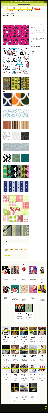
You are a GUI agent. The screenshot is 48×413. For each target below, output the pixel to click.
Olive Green (4, 223)
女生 (36, 24)
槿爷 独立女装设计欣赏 (15, 337)
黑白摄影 (32, 33)
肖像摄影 (36, 30)
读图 (36, 1)
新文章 (46, 406)
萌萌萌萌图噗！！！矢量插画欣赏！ (33, 276)
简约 (31, 30)
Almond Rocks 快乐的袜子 (42, 375)
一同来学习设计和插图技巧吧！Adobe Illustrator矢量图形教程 (42, 296)
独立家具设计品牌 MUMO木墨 (33, 356)
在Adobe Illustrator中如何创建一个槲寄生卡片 (28, 314)
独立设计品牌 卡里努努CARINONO (6, 337)
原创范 (6, 379)
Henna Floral (4, 107)
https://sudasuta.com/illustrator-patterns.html (37, 47)
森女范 (33, 399)
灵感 (16, 1)
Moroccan (4, 91)
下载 (32, 1)
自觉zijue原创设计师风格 (42, 356)
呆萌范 (33, 379)
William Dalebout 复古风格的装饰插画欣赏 (15, 295)
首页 (11, 1)
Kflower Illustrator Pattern (5, 193)
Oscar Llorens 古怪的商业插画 (24, 276)
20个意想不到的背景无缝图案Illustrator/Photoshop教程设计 (24, 296)
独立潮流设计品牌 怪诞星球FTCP (42, 276)
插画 (12, 1)
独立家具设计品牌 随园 (24, 393)
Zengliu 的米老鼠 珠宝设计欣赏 (24, 337)
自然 (39, 30)
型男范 (42, 282)
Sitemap (32, 53)
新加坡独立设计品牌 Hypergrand (24, 356)
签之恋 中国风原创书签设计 (24, 375)
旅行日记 (37, 27)
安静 (38, 24)
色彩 (41, 30)
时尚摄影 (42, 27)
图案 (7, 13)
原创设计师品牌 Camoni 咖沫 (15, 375)
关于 (38, 1)
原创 (31, 1)
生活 (15, 1)
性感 (43, 24)
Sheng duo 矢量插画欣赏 (33, 295)
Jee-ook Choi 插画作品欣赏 (6, 276)
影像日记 (41, 24)
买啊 (35, 1)
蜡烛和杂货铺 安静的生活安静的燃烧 (33, 393)
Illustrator (5, 13)
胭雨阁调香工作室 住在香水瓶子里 (15, 356)
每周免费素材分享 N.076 (9, 15)
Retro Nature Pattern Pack (6, 75)
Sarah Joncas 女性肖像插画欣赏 (15, 276)
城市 (31, 24)
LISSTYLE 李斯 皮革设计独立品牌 (33, 337)
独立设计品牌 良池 (33, 374)
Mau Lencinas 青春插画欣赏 (6, 295)
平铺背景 (9, 13)
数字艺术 (32, 27)
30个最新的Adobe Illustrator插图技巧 (19, 314)
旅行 (34, 27)
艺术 (43, 30)
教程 (34, 1)
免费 (6, 13)
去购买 (6, 330)
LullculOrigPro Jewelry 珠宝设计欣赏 (15, 394)
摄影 (13, 1)
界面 (29, 1)
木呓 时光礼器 (5, 374)
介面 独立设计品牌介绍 (42, 337)
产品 (18, 1)
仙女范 (15, 400)
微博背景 (11, 13)
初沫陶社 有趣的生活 (6, 356)
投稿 (45, 1)
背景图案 (13, 13)
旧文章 (46, 408)
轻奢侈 (24, 399)
